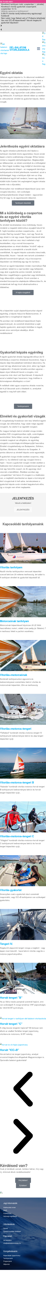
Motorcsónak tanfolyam (14, 621)
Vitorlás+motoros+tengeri (15, 728)
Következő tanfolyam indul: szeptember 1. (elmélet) (22, 4)
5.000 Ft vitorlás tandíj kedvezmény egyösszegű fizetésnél (21, 14)
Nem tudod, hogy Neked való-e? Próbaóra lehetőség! (23, 18)
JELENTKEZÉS (23, 509)
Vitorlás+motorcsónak (13, 675)
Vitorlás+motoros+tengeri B (17, 782)
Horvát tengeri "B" (11, 997)
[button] (38, 48)
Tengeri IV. (6, 944)
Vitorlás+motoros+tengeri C (17, 836)
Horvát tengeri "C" (11, 1024)
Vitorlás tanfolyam (11, 567)
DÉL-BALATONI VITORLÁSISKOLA (19, 48)
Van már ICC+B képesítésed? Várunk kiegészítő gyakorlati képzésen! (21, 21)
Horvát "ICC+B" (9, 1050)
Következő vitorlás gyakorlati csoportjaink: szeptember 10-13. (19, 7)
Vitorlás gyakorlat (10, 890)
